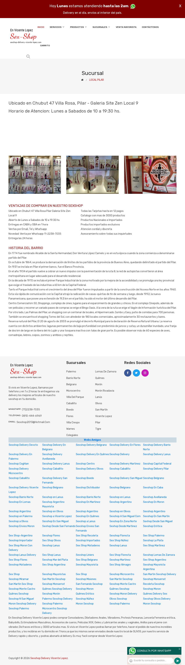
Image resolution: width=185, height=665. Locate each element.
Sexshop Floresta (119, 535)
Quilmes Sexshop (119, 588)
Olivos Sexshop (118, 598)
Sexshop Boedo (85, 478)
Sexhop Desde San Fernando (59, 526)
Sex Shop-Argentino (21, 535)
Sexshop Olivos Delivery (157, 598)
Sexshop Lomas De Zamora (159, 554)
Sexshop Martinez (119, 559)
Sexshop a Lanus (85, 521)
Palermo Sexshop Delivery (57, 598)
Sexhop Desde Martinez (123, 526)
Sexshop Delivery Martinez (124, 463)
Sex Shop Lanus (51, 554)
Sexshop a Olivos (18, 521)
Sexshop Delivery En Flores (125, 444)
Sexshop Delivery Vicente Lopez (49, 658)
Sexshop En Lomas (20, 502)
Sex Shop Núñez (118, 540)
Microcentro (73, 390)
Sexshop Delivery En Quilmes (92, 454)
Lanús (98, 397)
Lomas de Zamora (105, 371)
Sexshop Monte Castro (122, 584)
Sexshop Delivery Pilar (156, 468)
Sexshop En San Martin (156, 516)
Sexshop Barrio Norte (21, 497)
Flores (69, 416)
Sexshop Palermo (52, 603)
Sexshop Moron (85, 588)
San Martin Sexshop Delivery (159, 574)
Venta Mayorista (126, 27)
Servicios (56, 27)
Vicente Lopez (103, 416)
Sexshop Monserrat (154, 579)
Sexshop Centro (85, 463)
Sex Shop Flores (18, 559)
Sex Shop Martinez (154, 545)
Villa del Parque (75, 397)
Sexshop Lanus (51, 545)
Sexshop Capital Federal (157, 463)
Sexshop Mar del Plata (55, 559)
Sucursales (100, 27)
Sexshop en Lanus (52, 497)
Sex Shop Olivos (51, 540)
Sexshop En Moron (153, 502)
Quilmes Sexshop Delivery (57, 588)
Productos (77, 27)
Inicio (40, 27)
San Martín (101, 409)
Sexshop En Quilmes (87, 516)
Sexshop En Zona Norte (123, 521)
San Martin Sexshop (53, 579)
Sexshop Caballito (52, 468)
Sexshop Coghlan (19, 463)
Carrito (45, 45)
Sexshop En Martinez (88, 502)
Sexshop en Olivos (52, 511)
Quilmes (99, 378)
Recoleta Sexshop (153, 584)
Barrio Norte (73, 378)
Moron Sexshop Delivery (22, 603)
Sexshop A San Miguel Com (125, 516)
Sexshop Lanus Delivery (22, 554)
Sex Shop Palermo (153, 535)
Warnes (70, 428)
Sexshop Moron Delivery (123, 593)
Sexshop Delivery (119, 454)
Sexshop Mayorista (87, 564)
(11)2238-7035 (31, 409)
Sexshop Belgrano (153, 478)
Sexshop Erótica (152, 526)
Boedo (70, 409)
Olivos (98, 403)
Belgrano (71, 384)
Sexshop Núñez (85, 598)
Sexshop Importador (21, 540)
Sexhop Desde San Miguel (158, 521)
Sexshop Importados (88, 540)
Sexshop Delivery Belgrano (91, 444)
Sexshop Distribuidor (88, 487)
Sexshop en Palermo (21, 516)
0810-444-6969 (32, 415)
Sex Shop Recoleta (87, 535)
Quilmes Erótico (85, 593)
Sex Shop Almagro (120, 564)
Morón (98, 384)
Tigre (98, 428)
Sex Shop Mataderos (88, 545)
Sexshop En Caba (153, 487)
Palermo (71, 371)
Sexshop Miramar (19, 579)
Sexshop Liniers (85, 554)
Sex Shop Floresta (120, 554)
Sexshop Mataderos (20, 564)
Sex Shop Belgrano (87, 559)
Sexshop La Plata (153, 540)
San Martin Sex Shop (21, 584)
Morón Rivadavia (104, 390)
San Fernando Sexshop (89, 584)
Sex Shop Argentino (154, 559)
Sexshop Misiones (86, 579)
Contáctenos (150, 27)
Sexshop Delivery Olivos (89, 468)
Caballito (71, 403)
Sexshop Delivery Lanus (157, 454)
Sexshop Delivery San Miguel (125, 478)
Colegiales (72, 435)
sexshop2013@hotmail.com (33, 422)
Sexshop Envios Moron (22, 526)
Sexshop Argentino (120, 502)
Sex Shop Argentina (53, 564)
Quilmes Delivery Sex (155, 593)
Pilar (97, 422)
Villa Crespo (73, 422)
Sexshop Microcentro (121, 574)
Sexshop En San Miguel (55, 521)
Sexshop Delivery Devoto (23, 444)
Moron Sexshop (85, 603)
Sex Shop (14, 574)
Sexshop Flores (51, 535)
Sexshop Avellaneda (155, 497)
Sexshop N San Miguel (21, 598)
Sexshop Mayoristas (54, 574)
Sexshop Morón (51, 593)
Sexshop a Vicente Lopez (57, 516)
